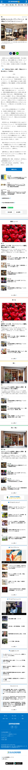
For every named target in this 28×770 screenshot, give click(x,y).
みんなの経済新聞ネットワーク (14, 753)
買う (16, 4)
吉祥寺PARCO (5, 198)
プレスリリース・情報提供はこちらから (9, 734)
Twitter (15, 727)
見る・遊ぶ (12, 4)
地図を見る (14, 169)
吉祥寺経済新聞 (13, 2)
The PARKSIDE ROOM (8, 202)
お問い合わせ (4, 737)
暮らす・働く (20, 4)
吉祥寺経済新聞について (6, 732)
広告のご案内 (4, 739)
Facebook (12, 727)
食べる (7, 4)
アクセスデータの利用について (7, 735)
